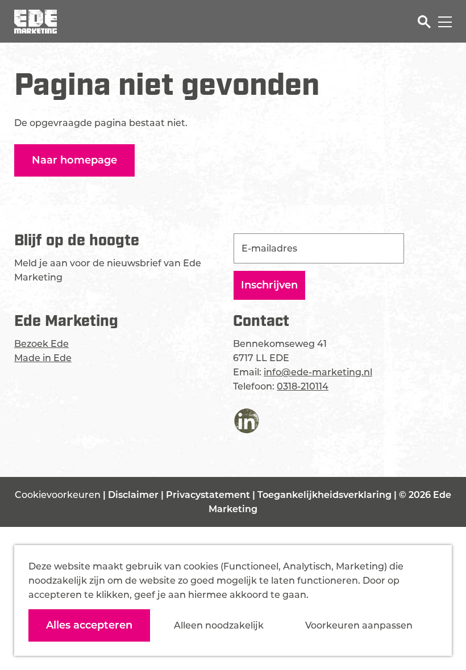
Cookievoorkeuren (58, 494)
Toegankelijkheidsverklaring (325, 494)
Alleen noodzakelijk (219, 625)
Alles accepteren (89, 625)
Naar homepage (74, 160)
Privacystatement (209, 494)
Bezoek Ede (41, 343)
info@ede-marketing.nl (318, 372)
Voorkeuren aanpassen (359, 625)
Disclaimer (134, 494)
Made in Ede (43, 358)
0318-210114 (302, 386)
